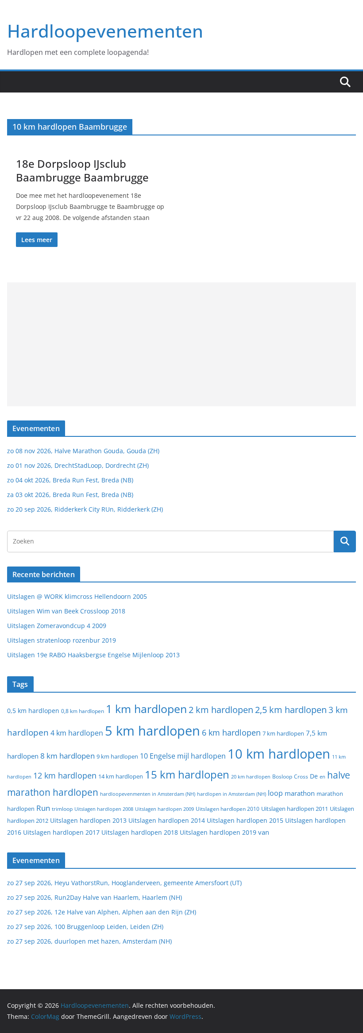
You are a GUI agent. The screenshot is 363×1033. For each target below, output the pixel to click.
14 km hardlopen (120, 776)
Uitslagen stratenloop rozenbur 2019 (61, 640)
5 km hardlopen (152, 730)
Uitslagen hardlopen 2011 (294, 809)
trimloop (62, 809)
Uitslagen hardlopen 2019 (218, 832)
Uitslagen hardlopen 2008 (103, 809)
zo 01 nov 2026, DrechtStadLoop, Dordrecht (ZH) (78, 465)
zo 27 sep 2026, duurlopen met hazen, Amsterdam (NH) (89, 941)
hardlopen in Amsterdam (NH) (231, 794)
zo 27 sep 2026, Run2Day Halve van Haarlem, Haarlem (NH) (94, 897)
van (263, 832)
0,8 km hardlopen (82, 711)
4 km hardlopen (76, 733)
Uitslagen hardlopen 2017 (61, 832)
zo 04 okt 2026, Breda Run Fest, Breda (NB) (70, 480)
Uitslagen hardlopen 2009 (164, 809)
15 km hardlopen (187, 774)
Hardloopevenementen (105, 31)
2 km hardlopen (221, 710)
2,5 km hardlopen (291, 710)
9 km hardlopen (117, 756)
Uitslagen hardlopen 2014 (166, 820)
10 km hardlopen (279, 754)
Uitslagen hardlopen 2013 (88, 820)
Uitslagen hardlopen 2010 (227, 809)
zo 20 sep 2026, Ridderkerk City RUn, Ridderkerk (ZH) (85, 509)
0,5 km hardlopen (33, 711)
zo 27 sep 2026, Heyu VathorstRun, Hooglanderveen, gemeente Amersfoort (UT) (124, 883)
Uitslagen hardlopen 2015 (245, 820)
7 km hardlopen (283, 733)
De (314, 776)
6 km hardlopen (231, 732)
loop (275, 793)
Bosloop (282, 776)
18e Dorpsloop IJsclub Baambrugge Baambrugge (82, 170)
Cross (301, 776)
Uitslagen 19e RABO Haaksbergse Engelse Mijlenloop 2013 (93, 655)
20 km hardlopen (250, 776)
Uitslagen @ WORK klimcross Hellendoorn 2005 (77, 596)
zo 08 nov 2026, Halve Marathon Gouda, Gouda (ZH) (83, 451)
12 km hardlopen (65, 775)
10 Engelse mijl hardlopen (183, 756)
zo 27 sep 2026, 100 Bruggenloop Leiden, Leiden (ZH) (85, 926)
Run (43, 807)
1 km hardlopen (146, 709)
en (322, 776)
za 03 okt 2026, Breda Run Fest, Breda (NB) (70, 494)
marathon (300, 793)
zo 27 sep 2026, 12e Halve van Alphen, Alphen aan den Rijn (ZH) (101, 912)
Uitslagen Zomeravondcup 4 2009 (56, 625)
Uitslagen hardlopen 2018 (139, 832)
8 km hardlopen (67, 756)
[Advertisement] (181, 344)
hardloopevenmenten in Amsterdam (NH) (147, 794)
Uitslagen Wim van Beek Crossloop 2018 (66, 611)
